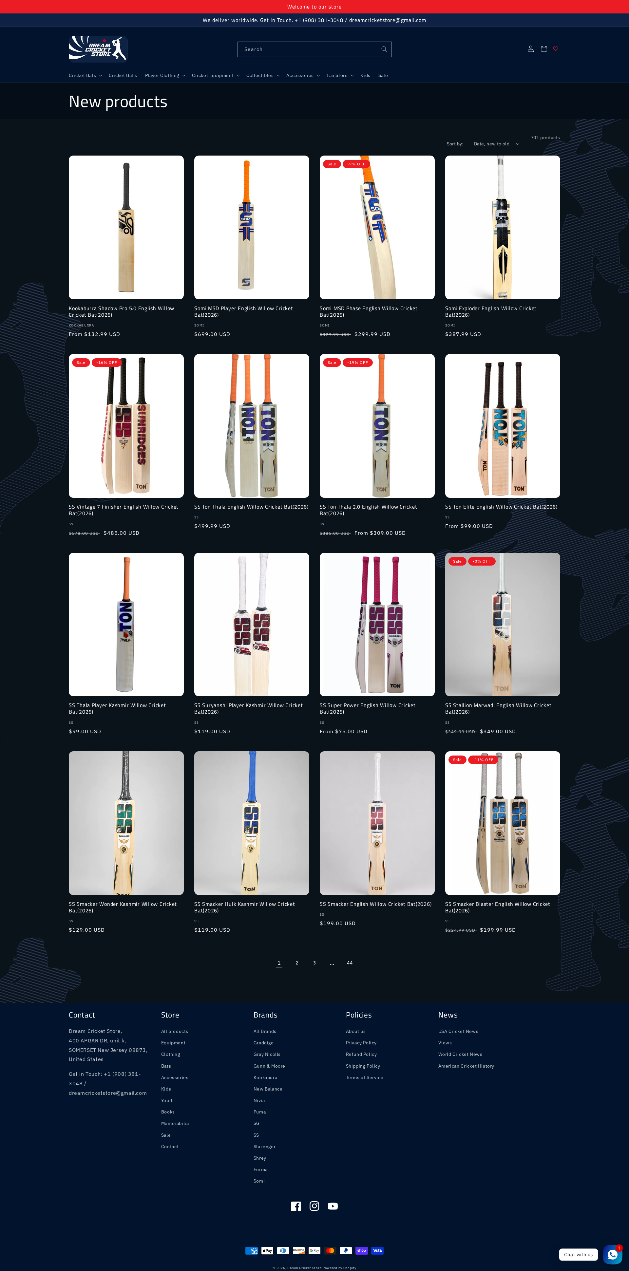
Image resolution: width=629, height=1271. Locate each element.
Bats (166, 1066)
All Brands (265, 1031)
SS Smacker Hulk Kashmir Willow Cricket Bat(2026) (244, 907)
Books (168, 1112)
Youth (167, 1100)
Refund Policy (361, 1054)
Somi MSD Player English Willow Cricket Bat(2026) (243, 311)
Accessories (175, 1077)
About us (356, 1031)
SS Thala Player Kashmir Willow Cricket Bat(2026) (117, 708)
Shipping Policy (363, 1066)
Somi (259, 1181)
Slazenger (265, 1147)
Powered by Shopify (339, 1268)
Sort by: (455, 144)
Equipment (173, 1043)
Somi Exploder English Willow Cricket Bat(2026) (491, 311)
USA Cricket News (458, 1031)
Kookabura (265, 1077)
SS (256, 1135)
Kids (166, 1089)
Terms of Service (365, 1077)
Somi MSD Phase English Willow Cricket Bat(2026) (369, 311)
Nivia (259, 1100)
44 (350, 963)
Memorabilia (175, 1123)
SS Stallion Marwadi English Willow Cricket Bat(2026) (498, 708)
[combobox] (314, 49)
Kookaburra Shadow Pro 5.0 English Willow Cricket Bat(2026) (121, 311)
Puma (260, 1112)
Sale (166, 1135)
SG (257, 1123)
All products (174, 1031)
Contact (170, 1147)
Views (445, 1043)
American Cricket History (466, 1066)
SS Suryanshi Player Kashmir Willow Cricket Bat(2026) (248, 708)
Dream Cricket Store (304, 1268)
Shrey (260, 1158)
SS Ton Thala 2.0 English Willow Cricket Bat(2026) (368, 509)
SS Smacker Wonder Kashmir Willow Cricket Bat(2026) (123, 907)
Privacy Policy (361, 1043)
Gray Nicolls (267, 1054)
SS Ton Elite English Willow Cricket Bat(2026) (501, 506)
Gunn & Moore (269, 1066)
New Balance (268, 1089)
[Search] (384, 49)
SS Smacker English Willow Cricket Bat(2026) (375, 904)
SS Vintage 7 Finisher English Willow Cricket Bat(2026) (124, 509)
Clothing (170, 1054)
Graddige (264, 1043)
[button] (85, 75)
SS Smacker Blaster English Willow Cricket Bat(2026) (497, 907)
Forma (261, 1169)
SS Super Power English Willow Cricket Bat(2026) (368, 708)
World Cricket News (460, 1054)
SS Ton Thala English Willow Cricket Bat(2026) (251, 506)
